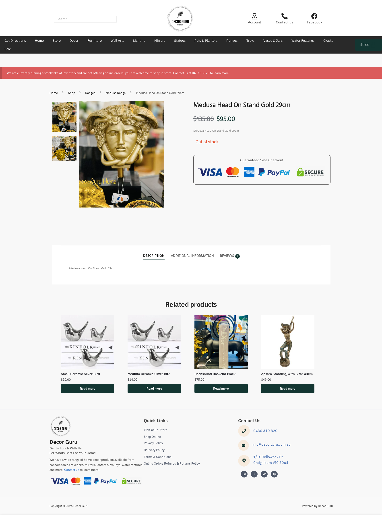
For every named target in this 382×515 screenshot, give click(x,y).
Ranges (231, 40)
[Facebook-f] (254, 474)
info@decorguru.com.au (271, 444)
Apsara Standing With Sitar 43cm (287, 374)
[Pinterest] (274, 474)
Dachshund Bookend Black (214, 374)
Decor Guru (63, 441)
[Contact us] (284, 16)
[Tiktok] (264, 474)
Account (254, 22)
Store (57, 40)
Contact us (284, 22)
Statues (180, 40)
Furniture (94, 40)
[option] (64, 117)
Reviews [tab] (227, 256)
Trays (250, 40)
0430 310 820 (265, 430)
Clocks (328, 40)
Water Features (302, 40)
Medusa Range (115, 93)
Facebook (314, 22)
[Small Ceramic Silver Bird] (87, 342)
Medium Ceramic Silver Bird (149, 374)
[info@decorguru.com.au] (243, 445)
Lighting (139, 40)
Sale (7, 49)
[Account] (254, 16)
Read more (87, 388)
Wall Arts (117, 40)
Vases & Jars (273, 40)
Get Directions (15, 40)
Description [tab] (154, 256)
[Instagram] (244, 474)
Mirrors (159, 40)
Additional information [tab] (192, 256)
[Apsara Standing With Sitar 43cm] (287, 342)
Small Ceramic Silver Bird (80, 374)
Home (39, 40)
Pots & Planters (205, 40)
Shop (71, 93)
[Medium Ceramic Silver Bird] (154, 342)
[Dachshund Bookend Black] (221, 342)
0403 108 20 (200, 73)
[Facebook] (314, 16)
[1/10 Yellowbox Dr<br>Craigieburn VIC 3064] (244, 461)
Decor (74, 40)
